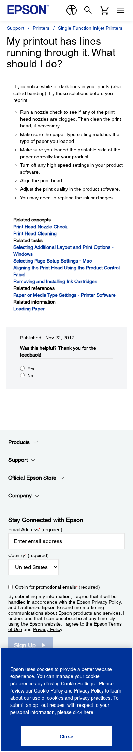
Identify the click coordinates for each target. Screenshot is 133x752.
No (30, 375)
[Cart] (104, 10)
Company (20, 495)
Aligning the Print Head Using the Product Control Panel (66, 271)
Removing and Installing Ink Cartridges (55, 281)
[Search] (88, 10)
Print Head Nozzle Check (40, 226)
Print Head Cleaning (35, 233)
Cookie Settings (78, 683)
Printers (41, 28)
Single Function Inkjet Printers (90, 28)
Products (19, 442)
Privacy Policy (106, 602)
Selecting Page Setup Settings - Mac (52, 261)
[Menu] (120, 10)
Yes (31, 368)
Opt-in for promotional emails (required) (57, 587)
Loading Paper (29, 308)
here (88, 712)
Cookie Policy (48, 690)
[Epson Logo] (28, 9)
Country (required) (28, 555)
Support (15, 28)
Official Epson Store (32, 477)
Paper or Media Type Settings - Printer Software (64, 295)
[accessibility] (71, 10)
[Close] (66, 736)
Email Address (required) (35, 529)
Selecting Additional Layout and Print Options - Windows (63, 250)
